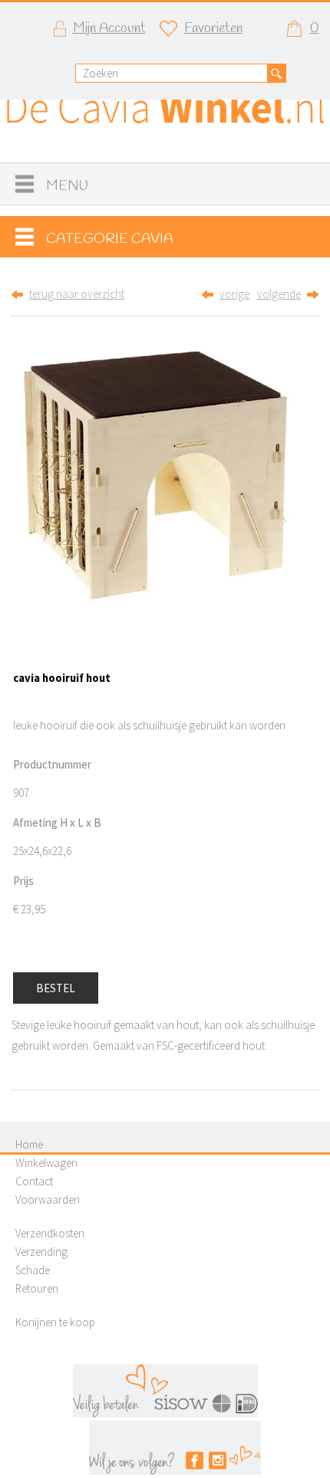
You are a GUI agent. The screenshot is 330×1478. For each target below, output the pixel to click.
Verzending (41, 1251)
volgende (279, 294)
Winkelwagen (46, 1162)
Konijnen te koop (55, 1322)
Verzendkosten (49, 1233)
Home (29, 1144)
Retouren (36, 1288)
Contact (34, 1181)
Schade (32, 1270)
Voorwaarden (47, 1199)
